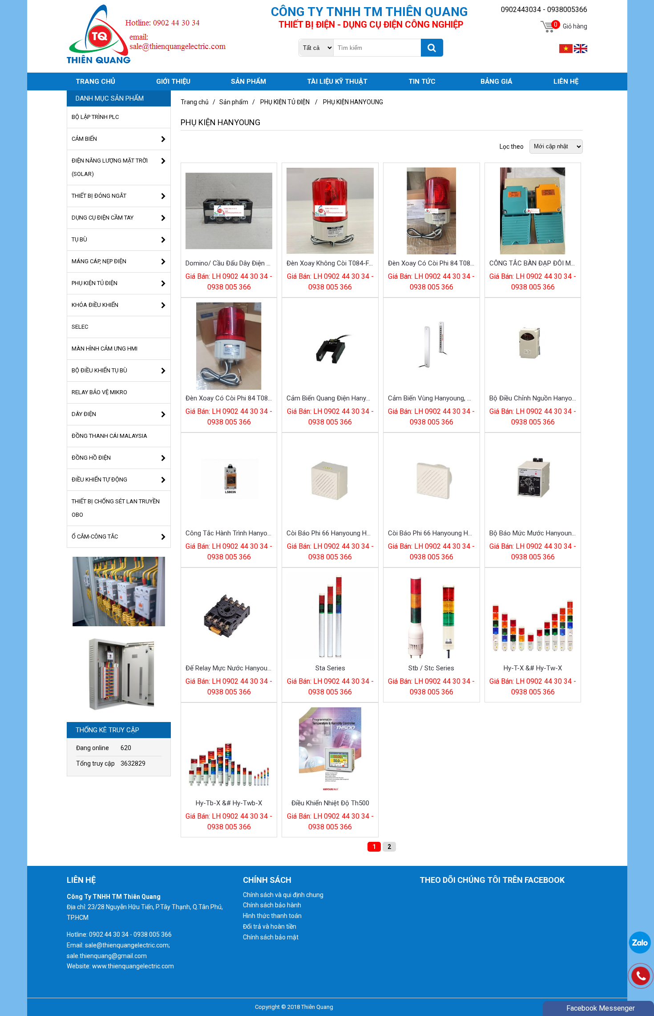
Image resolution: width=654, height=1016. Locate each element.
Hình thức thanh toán (272, 915)
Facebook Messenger (600, 1008)
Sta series (330, 668)
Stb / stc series (431, 668)
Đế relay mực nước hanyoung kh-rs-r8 (229, 668)
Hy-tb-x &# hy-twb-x (229, 803)
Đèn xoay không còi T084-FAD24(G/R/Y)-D (330, 263)
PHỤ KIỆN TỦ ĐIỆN (285, 102)
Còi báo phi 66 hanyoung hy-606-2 (431, 533)
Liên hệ (565, 82)
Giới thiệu (173, 82)
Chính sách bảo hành (272, 905)
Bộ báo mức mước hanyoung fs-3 (533, 533)
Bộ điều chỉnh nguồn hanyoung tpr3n (533, 398)
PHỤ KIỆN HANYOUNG (353, 102)
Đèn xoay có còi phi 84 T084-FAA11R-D (431, 263)
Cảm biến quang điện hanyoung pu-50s (330, 398)
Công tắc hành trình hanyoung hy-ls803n (229, 533)
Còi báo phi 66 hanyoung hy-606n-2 (330, 533)
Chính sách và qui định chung (283, 894)
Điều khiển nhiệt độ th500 (330, 803)
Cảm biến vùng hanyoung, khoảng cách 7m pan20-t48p (431, 398)
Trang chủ (195, 102)
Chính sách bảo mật (271, 937)
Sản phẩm (233, 102)
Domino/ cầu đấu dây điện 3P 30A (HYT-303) (229, 263)
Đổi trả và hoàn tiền (269, 926)
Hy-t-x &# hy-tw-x (533, 668)
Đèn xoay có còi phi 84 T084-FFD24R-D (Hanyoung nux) (229, 398)
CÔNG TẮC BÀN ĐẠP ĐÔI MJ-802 (533, 263)
